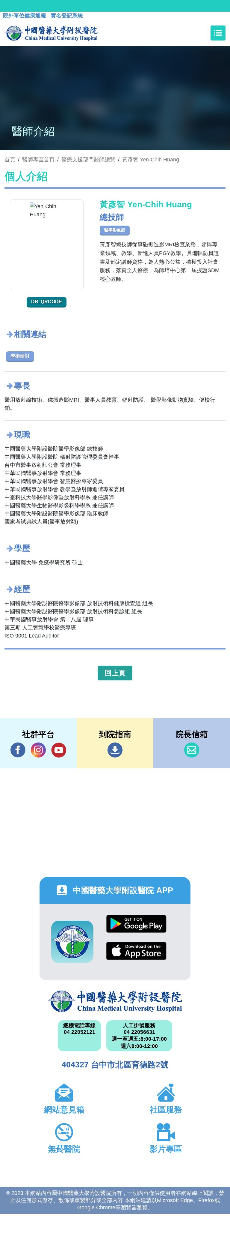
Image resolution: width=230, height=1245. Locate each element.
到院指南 (115, 750)
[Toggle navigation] (218, 33)
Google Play (136, 928)
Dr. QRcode (46, 301)
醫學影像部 (114, 230)
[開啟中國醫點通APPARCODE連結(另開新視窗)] (72, 942)
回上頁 (115, 673)
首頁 (9, 160)
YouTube (58, 750)
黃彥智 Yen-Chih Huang (150, 160)
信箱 (191, 750)
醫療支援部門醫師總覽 (88, 160)
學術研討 (20, 355)
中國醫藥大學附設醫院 (115, 1001)
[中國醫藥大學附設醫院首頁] (51, 33)
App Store (136, 955)
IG (38, 750)
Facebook (17, 750)
